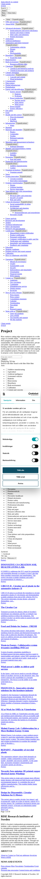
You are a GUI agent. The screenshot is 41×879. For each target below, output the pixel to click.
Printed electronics (16, 37)
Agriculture (9, 39)
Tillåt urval (20, 477)
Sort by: (4, 558)
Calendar (13, 301)
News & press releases (13, 293)
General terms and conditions (29, 870)
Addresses (13, 280)
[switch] (35, 446)
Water (12, 125)
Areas (8, 19)
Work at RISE (6, 857)
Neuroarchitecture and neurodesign (27, 213)
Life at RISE (14, 316)
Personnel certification (18, 237)
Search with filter (7, 363)
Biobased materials (17, 138)
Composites (14, 134)
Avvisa (20, 483)
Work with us (10, 311)
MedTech (13, 121)
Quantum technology (13, 170)
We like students (16, 320)
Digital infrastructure (12, 85)
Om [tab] (33, 400)
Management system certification (22, 233)
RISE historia (15, 276)
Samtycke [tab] (7, 400)
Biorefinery (9, 55)
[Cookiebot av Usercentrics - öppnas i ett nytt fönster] (28, 394)
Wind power (19, 104)
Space (7, 174)
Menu (3, 13)
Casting (12, 168)
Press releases (6, 866)
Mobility (13, 155)
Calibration (9, 253)
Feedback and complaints (19, 245)
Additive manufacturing (18, 166)
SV (2, 6)
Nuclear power (20, 100)
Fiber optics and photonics (19, 35)
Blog (12, 307)
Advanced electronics (13, 28)
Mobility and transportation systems (18, 148)
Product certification (17, 235)
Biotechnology (10, 60)
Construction (10, 75)
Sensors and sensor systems (20, 33)
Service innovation (16, 189)
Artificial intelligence (12, 41)
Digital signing (15, 288)
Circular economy (16, 179)
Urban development (12, 202)
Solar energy (19, 102)
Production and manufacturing (16, 161)
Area (2, 365)
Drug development (16, 117)
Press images (14, 295)
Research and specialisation (15, 229)
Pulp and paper (15, 159)
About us (4, 855)
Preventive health (16, 215)
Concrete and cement (17, 77)
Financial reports (16, 274)
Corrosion (13, 140)
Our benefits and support (19, 318)
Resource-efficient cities (18, 64)
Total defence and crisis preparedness (18, 191)
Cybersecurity (10, 81)
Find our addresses (22, 855)
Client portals (5, 4)
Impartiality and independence (21, 243)
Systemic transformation (14, 183)
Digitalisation (10, 87)
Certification (9, 231)
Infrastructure (10, 123)
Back (3, 15)
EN (4, 6)
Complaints (14, 284)
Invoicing (13, 290)
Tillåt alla (20, 470)
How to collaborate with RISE (16, 255)
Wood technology (16, 79)
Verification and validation (19, 241)
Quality (12, 264)
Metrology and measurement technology (19, 142)
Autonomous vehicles (18, 47)
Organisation (14, 272)
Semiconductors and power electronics (24, 31)
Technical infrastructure (13, 225)
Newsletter (14, 305)
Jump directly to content (9, 2)
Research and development (15, 220)
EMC (12, 51)
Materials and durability (13, 130)
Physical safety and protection (20, 196)
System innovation (12, 176)
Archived (4, 552)
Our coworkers (15, 282)
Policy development (12, 227)
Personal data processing (10, 870)
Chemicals (9, 66)
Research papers (16, 309)
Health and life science (13, 115)
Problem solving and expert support (18, 251)
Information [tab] (20, 400)
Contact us (9, 278)
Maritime (8, 127)
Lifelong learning (16, 187)
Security (13, 268)
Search (3, 8)
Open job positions (17, 313)
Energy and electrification (14, 89)
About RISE (9, 24)
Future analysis (10, 218)
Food (7, 113)
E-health (13, 119)
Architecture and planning (19, 208)
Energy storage (15, 92)
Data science (10, 83)
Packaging (9, 157)
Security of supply (16, 198)
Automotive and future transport (16, 43)
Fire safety (9, 111)
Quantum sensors (16, 172)
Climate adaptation (12, 73)
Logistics (13, 153)
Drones (12, 49)
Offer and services (12, 22)
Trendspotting (15, 303)
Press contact (14, 297)
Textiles (13, 136)
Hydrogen (18, 96)
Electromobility (15, 53)
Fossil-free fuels (15, 58)
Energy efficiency (16, 108)
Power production (16, 98)
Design (12, 185)
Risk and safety (15, 200)
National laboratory (17, 146)
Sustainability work (17, 266)
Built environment (11, 62)
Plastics (12, 132)
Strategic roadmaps (12, 249)
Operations (9, 259)
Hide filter (30, 363)
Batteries (18, 94)
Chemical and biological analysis (22, 68)
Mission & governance (18, 262)
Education (9, 247)
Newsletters (19, 866)
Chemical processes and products (22, 71)
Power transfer (15, 106)
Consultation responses (18, 299)
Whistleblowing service (18, 286)
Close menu (12, 13)
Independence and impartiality (21, 270)
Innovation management (18, 181)
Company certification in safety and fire (24, 239)
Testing (8, 223)
